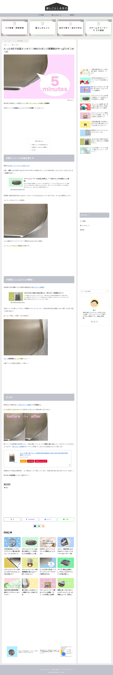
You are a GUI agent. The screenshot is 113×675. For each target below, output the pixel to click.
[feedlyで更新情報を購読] (39, 526)
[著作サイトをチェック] (35, 526)
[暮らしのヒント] (42, 27)
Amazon (23, 461)
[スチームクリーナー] (98, 27)
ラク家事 (8, 484)
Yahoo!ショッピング (40, 461)
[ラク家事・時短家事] (14, 27)
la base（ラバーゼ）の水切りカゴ (18, 165)
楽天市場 (30, 461)
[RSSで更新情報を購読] (43, 526)
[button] (107, 291)
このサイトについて (44, 669)
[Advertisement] (39, 123)
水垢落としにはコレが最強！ (40, 147)
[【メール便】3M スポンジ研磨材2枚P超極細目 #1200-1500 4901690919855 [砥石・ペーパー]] (12, 458)
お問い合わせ (56, 669)
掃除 (7, 487)
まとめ (33, 150)
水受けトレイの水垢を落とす (40, 144)
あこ (94, 310)
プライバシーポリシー (67, 669)
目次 (36, 141)
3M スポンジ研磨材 (38, 287)
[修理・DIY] (70, 27)
